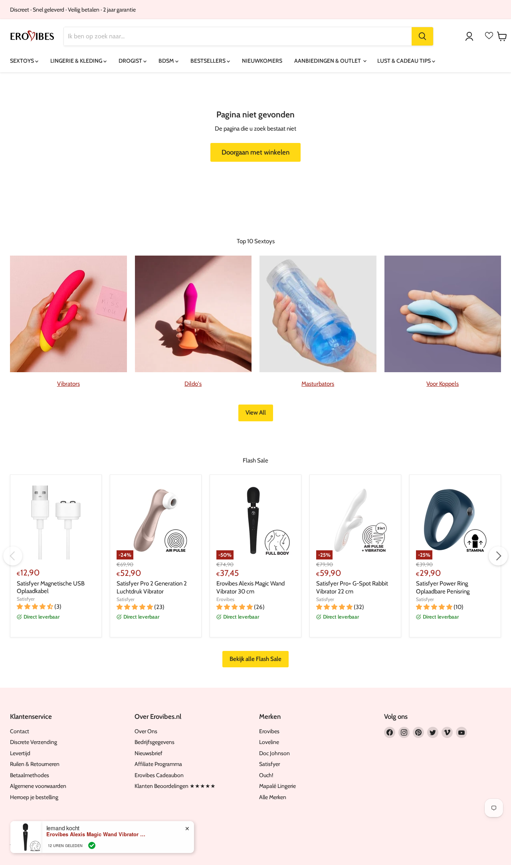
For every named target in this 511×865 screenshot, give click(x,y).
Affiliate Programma (158, 764)
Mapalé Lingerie (277, 786)
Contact (19, 731)
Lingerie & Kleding (76, 60)
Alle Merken (272, 797)
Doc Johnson (274, 753)
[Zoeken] (422, 36)
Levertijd (20, 753)
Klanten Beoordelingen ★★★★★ (175, 786)
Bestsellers (208, 60)
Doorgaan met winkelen (255, 152)
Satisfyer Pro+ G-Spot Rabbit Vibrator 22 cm (352, 587)
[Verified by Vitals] (91, 845)
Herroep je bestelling (34, 797)
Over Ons (146, 731)
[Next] (498, 555)
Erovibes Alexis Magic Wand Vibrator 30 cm (250, 587)
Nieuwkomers (262, 60)
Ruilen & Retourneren (34, 764)
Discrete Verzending (33, 742)
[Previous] (12, 555)
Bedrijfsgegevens (154, 742)
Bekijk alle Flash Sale (255, 659)
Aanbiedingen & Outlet (328, 60)
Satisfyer (26, 599)
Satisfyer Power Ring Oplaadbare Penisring (442, 587)
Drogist (131, 60)
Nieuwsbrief (148, 753)
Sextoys (22, 60)
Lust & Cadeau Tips (404, 60)
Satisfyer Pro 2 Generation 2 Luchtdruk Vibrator (152, 587)
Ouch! (266, 775)
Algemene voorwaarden (38, 786)
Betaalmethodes (29, 775)
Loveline (269, 742)
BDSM (166, 60)
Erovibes (225, 599)
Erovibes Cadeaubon (159, 775)
